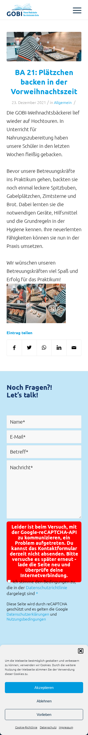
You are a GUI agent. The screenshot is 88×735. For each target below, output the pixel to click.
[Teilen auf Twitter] (29, 348)
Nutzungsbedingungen (26, 618)
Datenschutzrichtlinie (46, 587)
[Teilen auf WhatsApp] (44, 348)
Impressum (66, 727)
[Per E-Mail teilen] (73, 348)
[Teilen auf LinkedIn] (59, 348)
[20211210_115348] (44, 46)
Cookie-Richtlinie (26, 727)
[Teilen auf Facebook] (14, 348)
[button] (80, 650)
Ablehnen (44, 701)
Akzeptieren (44, 687)
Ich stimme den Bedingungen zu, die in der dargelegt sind (41, 587)
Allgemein (63, 102)
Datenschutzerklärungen (28, 614)
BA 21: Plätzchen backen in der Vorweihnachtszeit (44, 82)
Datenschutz (48, 727)
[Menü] (74, 10)
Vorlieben (44, 714)
